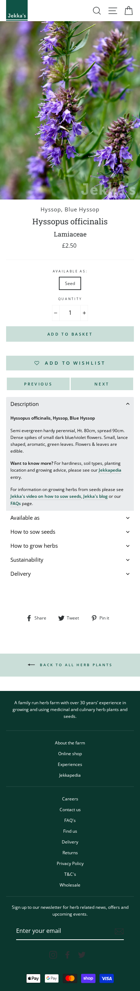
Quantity (70, 298)
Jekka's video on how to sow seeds (45, 496)
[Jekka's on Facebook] (67, 955)
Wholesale (70, 885)
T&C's (70, 874)
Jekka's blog (95, 496)
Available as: (70, 271)
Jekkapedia (110, 470)
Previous (38, 384)
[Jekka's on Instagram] (53, 955)
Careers (70, 798)
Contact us (70, 809)
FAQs (15, 503)
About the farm (70, 742)
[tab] (70, 404)
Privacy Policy (70, 863)
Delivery (70, 842)
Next (101, 384)
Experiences (70, 764)
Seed (70, 283)
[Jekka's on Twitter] (82, 955)
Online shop (70, 753)
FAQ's (70, 820)
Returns (70, 852)
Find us (70, 831)
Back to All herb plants (75, 664)
